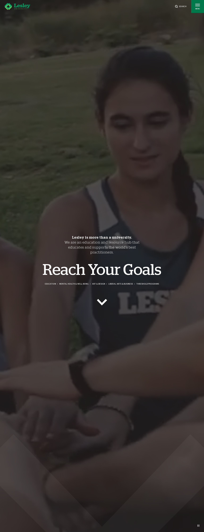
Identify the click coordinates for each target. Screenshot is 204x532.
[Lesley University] (17, 6)
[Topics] (102, 302)
